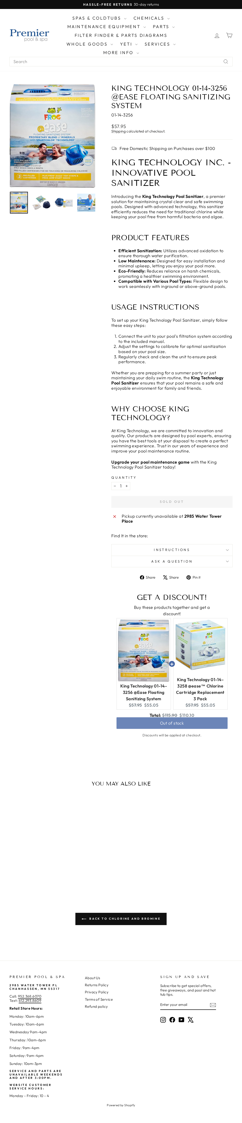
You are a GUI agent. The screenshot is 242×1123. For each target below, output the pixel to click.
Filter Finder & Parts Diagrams (121, 35)
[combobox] (121, 61)
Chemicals (150, 18)
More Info (119, 52)
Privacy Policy (96, 992)
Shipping (118, 131)
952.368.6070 (29, 996)
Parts (162, 26)
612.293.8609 (30, 1000)
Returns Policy (96, 985)
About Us (92, 978)
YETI (127, 44)
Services (158, 44)
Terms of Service (99, 999)
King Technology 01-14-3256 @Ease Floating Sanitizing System (143, 692)
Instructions (172, 550)
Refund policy (96, 1006)
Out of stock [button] (172, 725)
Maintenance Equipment (104, 26)
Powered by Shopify (121, 1105)
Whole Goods (87, 44)
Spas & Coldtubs (97, 18)
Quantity (124, 478)
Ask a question (171, 561)
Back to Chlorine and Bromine (124, 918)
